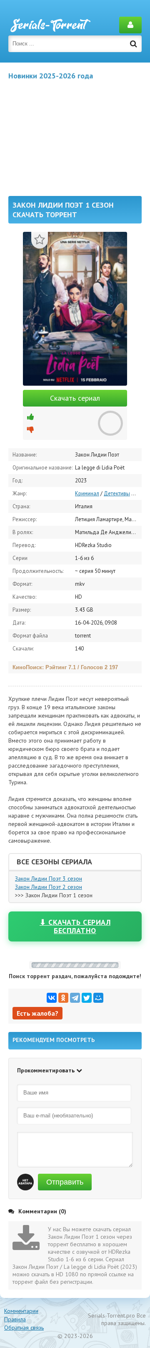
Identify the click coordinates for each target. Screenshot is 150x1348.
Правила (15, 1319)
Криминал (87, 493)
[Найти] (133, 43)
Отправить (64, 1182)
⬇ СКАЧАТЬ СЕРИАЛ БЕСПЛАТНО (75, 926)
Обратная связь (24, 1327)
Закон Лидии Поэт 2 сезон (48, 887)
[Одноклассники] (63, 998)
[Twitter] (87, 998)
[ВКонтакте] (52, 998)
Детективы (117, 493)
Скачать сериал (75, 398)
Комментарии (21, 1311)
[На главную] (50, 25)
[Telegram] (75, 998)
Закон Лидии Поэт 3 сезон (48, 878)
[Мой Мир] (98, 998)
